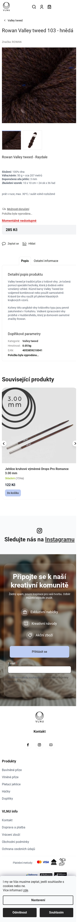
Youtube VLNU (51, 745)
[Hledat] (34, 7)
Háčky (6, 791)
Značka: (11, 41)
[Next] (75, 443)
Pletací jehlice (11, 784)
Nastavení (38, 900)
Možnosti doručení (18, 209)
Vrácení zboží (11, 834)
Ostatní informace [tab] (46, 261)
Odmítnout (19, 912)
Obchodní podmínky (15, 842)
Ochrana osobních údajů (18, 849)
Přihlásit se (39, 652)
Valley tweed (30, 341)
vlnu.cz (39, 745)
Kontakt (7, 820)
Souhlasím (56, 912)
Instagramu (60, 539)
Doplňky (7, 798)
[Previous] (4, 443)
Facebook (28, 745)
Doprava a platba (13, 827)
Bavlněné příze (12, 770)
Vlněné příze (10, 777)
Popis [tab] (25, 261)
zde (25, 890)
